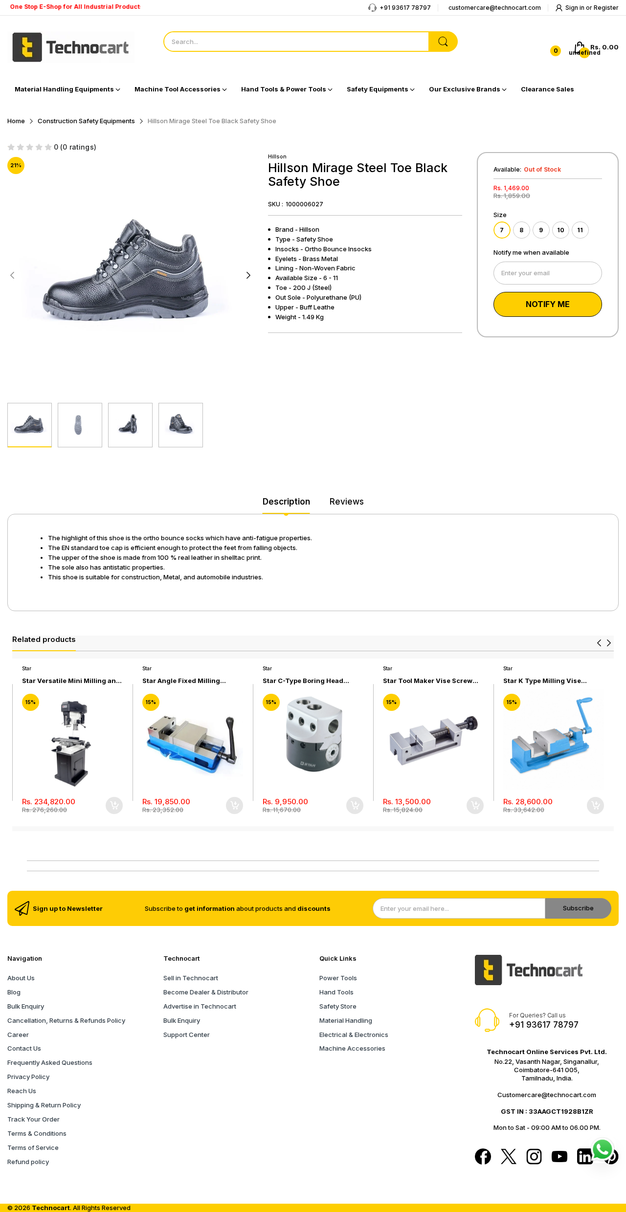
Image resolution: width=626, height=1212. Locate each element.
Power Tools (338, 978)
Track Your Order (33, 1119)
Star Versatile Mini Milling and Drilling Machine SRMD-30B (71, 681)
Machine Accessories (352, 1048)
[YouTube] (559, 1157)
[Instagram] (534, 1157)
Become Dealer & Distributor (205, 992)
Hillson (277, 156)
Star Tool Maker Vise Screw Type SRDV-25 (427, 681)
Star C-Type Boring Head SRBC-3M (303, 681)
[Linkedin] (585, 1157)
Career (18, 1034)
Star (26, 668)
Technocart (51, 1208)
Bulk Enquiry (25, 1006)
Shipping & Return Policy (44, 1105)
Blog (14, 992)
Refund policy (28, 1162)
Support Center (186, 1034)
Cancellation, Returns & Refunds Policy (66, 1020)
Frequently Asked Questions (49, 1062)
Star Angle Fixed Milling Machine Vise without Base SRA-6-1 (186, 681)
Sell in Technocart (190, 978)
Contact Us (24, 1048)
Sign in (575, 7)
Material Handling (345, 1020)
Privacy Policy (28, 1076)
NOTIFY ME (548, 304)
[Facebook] (483, 1157)
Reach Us (21, 1091)
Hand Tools (336, 992)
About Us (21, 978)
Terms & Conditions (37, 1133)
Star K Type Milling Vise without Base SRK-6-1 (542, 681)
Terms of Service (33, 1147)
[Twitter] (508, 1157)
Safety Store (338, 1006)
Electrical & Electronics (353, 1034)
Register (606, 7)
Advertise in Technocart (199, 1006)
